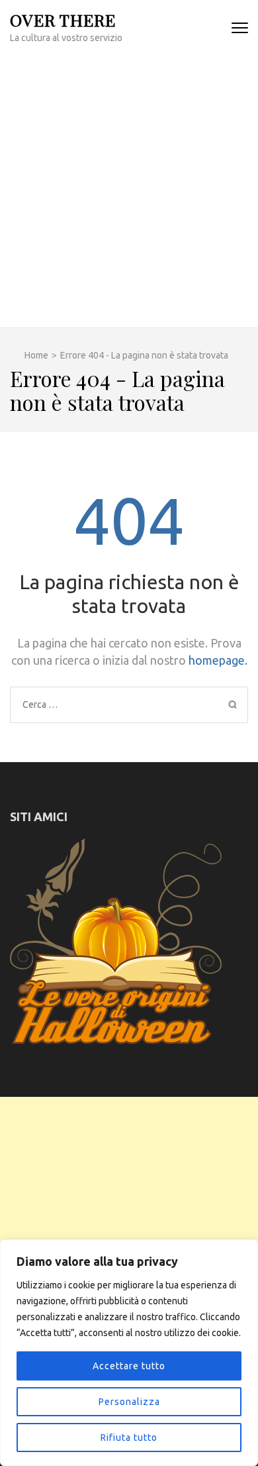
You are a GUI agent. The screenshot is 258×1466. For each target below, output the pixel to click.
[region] (129, 1352)
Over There (63, 19)
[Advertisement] (129, 191)
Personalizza (129, 1401)
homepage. (218, 660)
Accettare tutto (129, 1366)
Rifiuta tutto (129, 1437)
